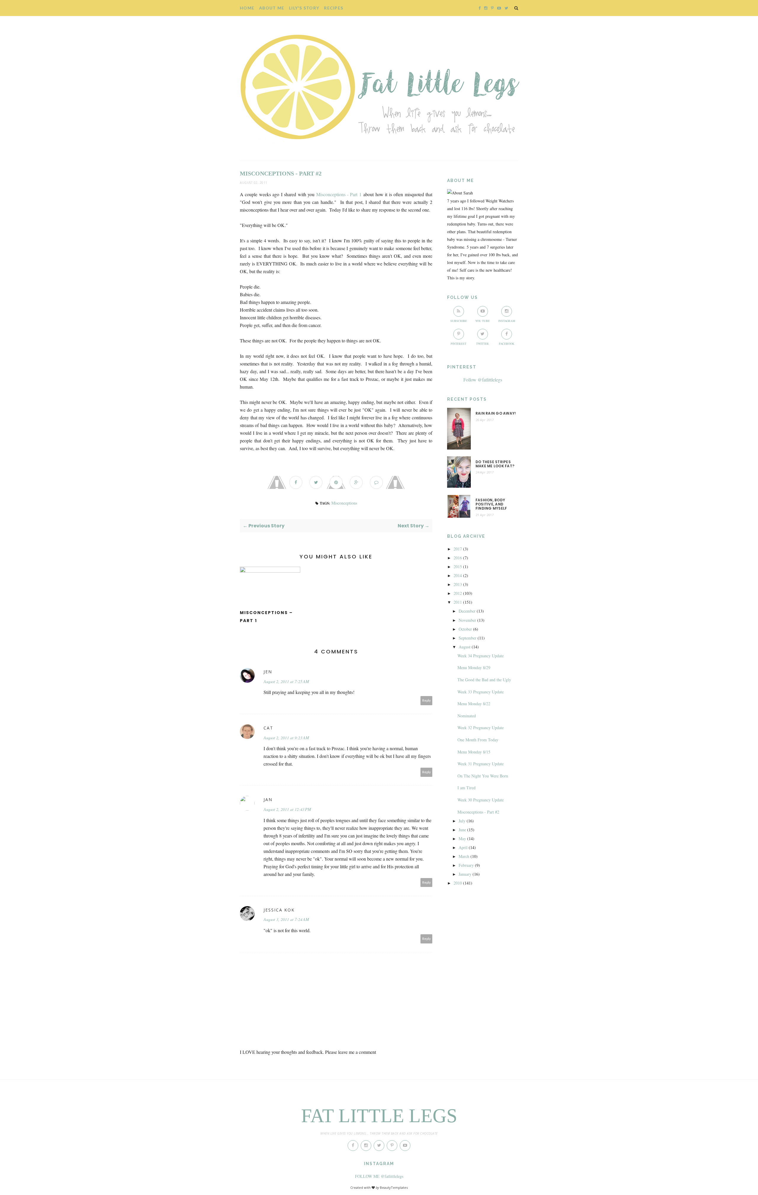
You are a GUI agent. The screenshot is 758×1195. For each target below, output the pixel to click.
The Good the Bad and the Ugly (484, 679)
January (465, 874)
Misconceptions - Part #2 (478, 812)
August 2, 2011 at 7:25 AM (286, 681)
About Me (271, 7)
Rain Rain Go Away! (496, 413)
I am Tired (466, 787)
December (467, 611)
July (462, 821)
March (464, 856)
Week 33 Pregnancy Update (480, 692)
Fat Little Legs (379, 1115)
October (465, 629)
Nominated (466, 716)
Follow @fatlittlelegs (482, 379)
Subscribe (458, 321)
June (462, 829)
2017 (458, 549)
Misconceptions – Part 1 (266, 617)
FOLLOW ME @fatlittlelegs (379, 1176)
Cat (268, 728)
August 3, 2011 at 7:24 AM (286, 919)
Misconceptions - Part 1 (339, 194)
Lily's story (304, 7)
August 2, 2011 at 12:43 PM (287, 809)
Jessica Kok (279, 910)
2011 (458, 602)
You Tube (482, 321)
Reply (426, 700)
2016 (458, 558)
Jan (268, 799)
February (466, 865)
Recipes (333, 7)
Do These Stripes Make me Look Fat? (495, 464)
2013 (458, 584)
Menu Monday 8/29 (473, 667)
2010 (458, 883)
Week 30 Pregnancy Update (480, 800)
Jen (268, 671)
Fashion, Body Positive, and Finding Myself (491, 504)
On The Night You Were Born (482, 776)
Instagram (506, 321)
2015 (458, 566)
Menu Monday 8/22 (473, 703)
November (467, 620)
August (464, 647)
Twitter (482, 344)
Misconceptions (344, 503)
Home (247, 7)
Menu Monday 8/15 (473, 752)
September (467, 638)
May (462, 838)
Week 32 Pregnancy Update (480, 727)
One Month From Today (477, 740)
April (463, 847)
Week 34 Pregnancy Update (480, 655)
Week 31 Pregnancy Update (480, 763)
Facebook (506, 344)
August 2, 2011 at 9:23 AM (286, 737)
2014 (458, 575)
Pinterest (458, 344)
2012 (458, 593)
